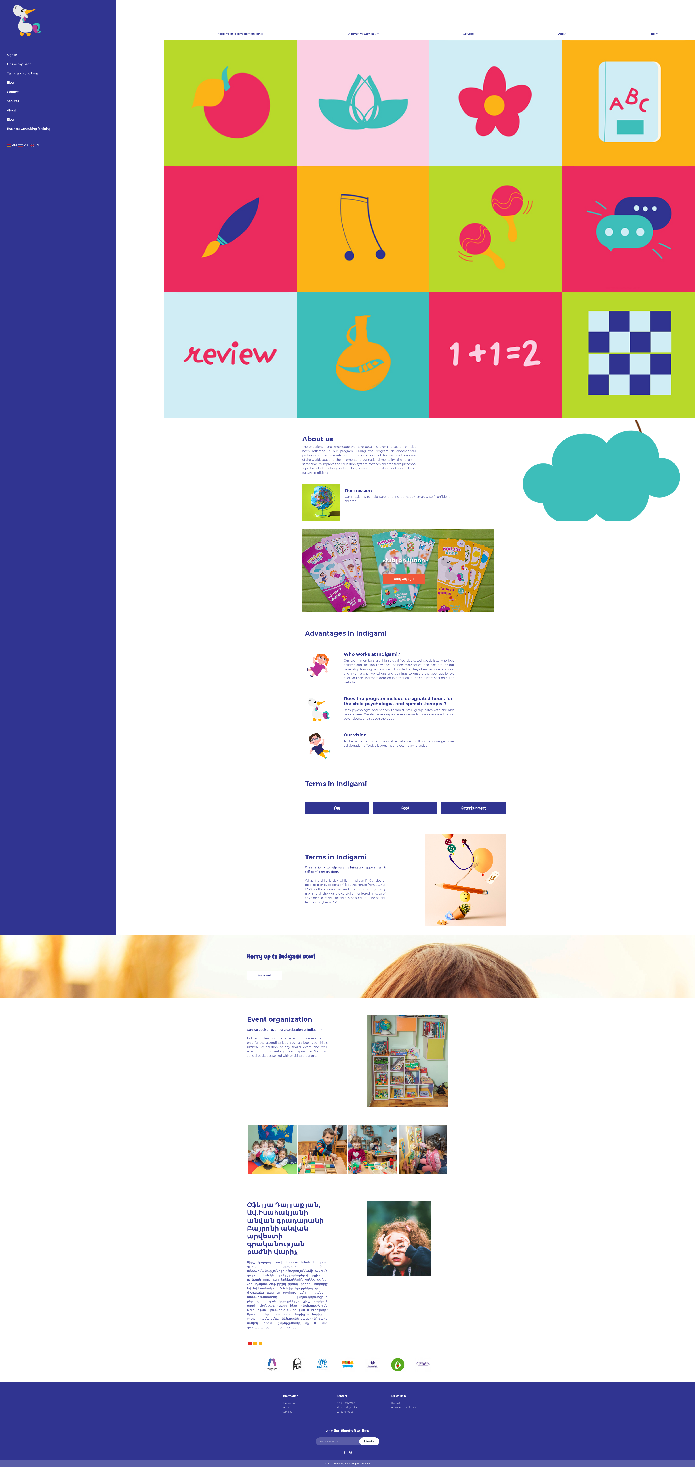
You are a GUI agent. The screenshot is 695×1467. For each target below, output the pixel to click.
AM (14, 145)
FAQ (337, 808)
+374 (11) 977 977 (346, 1402)
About (11, 110)
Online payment (19, 64)
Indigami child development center (240, 33)
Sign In (12, 55)
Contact (13, 92)
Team (654, 33)
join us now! (264, 975)
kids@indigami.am (348, 1407)
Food (405, 808)
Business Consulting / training (29, 129)
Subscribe (369, 1441)
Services (13, 101)
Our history (288, 1402)
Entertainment (473, 808)
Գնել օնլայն (404, 579)
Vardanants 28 (345, 1411)
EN (36, 145)
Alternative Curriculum (363, 33)
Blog (10, 82)
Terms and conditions (22, 73)
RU (25, 145)
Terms (285, 1407)
